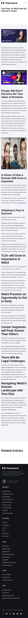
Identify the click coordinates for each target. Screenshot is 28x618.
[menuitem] (6, 491)
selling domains (22, 202)
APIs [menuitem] (4, 586)
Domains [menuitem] (5, 487)
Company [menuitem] (5, 518)
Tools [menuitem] (4, 542)
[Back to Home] (9, 3)
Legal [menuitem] (4, 570)
